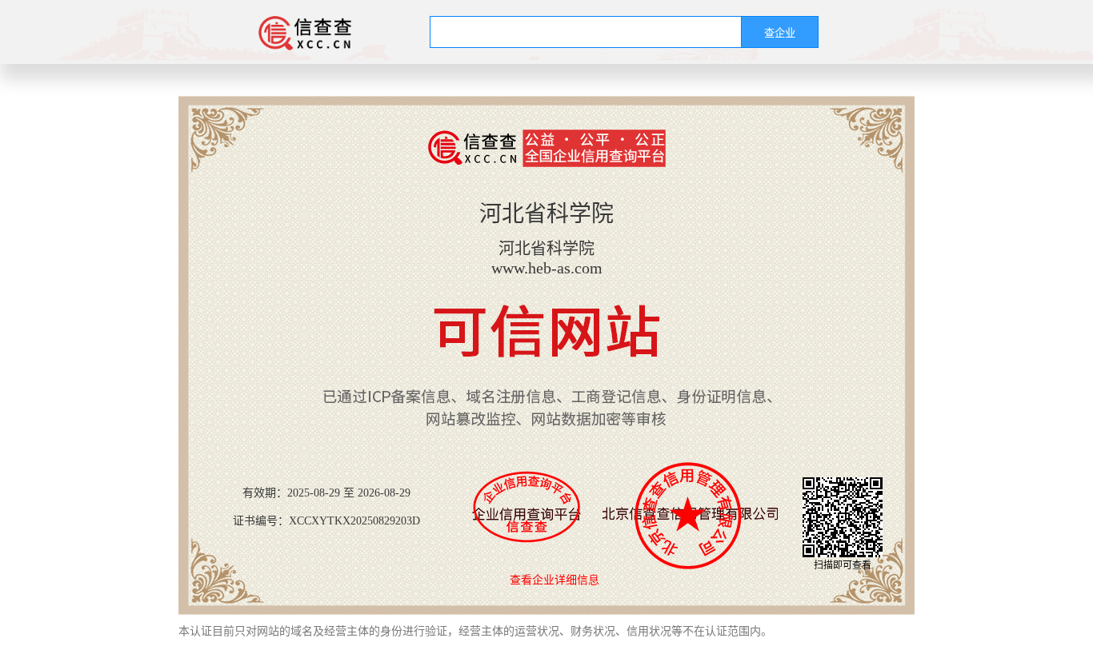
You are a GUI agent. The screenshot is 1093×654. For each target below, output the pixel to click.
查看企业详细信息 (554, 580)
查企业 (779, 33)
